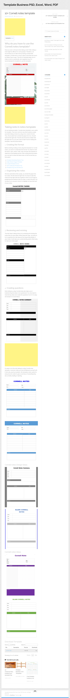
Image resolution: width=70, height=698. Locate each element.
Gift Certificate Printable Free (14, 165)
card (47, 96)
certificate (48, 99)
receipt (47, 151)
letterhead (48, 130)
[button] (11, 647)
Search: (23, 644)
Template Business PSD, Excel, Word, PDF (30, 4)
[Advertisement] (15, 26)
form (47, 123)
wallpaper (48, 175)
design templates (9, 16)
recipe (47, 154)
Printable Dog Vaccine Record (15, 167)
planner (47, 142)
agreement (48, 78)
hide (12, 38)
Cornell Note (8, 650)
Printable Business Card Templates (19, 671)
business (48, 90)
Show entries (10, 644)
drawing (47, 120)
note (47, 136)
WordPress (12, 695)
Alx (20, 695)
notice (47, 139)
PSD (47, 148)
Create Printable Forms (13, 163)
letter (47, 127)
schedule (48, 163)
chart (47, 102)
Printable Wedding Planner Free (15, 160)
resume (47, 160)
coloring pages (49, 108)
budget (47, 87)
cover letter (48, 111)
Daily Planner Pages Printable (14, 162)
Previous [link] (28, 655)
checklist (48, 105)
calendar (48, 93)
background (48, 81)
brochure (48, 84)
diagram (47, 117)
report (47, 157)
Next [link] (36, 655)
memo (47, 133)
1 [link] (32, 655)
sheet (47, 166)
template (48, 172)
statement (48, 169)
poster (47, 145)
